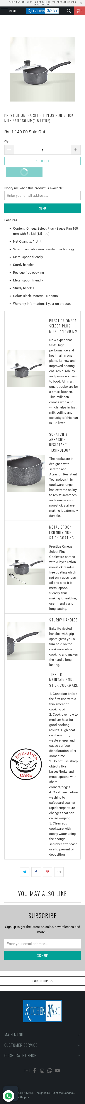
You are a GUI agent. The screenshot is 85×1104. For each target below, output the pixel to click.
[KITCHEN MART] (42, 10)
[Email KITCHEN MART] (27, 1071)
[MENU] (2, 10)
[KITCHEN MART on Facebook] (34, 1071)
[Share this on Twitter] (24, 872)
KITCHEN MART (23, 1092)
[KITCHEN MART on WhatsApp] (50, 1071)
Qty (6, 141)
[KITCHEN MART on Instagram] (42, 1071)
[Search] (69, 10)
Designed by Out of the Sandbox (54, 1092)
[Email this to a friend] (59, 872)
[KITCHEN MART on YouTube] (57, 1071)
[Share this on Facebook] (36, 872)
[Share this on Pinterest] (47, 872)
